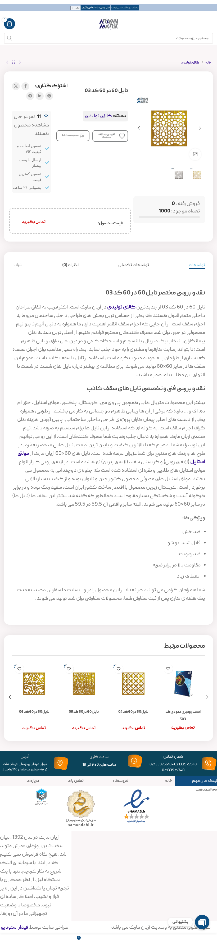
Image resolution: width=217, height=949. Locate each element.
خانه (208, 62)
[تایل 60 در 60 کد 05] (84, 683)
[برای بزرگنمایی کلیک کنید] (195, 154)
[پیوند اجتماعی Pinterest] (49, 96)
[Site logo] (108, 24)
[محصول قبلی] (20, 62)
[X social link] (16, 86)
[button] (200, 128)
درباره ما (32, 781)
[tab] (197, 265)
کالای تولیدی (190, 62)
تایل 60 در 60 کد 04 (133, 712)
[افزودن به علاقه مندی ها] (168, 668)
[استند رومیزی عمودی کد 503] (183, 683)
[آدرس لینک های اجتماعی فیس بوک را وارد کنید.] (25, 86)
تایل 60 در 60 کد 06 (34, 712)
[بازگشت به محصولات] (13, 62)
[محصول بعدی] (7, 62)
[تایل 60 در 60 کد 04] (133, 683)
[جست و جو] (9, 38)
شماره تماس (173, 757)
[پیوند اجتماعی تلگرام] (30, 96)
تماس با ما (75, 781)
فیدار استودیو (14, 927)
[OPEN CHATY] (202, 922)
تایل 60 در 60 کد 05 (84, 712)
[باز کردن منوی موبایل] (210, 24)
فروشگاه (120, 781)
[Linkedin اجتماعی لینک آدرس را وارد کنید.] (40, 96)
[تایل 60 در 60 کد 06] (34, 683)
